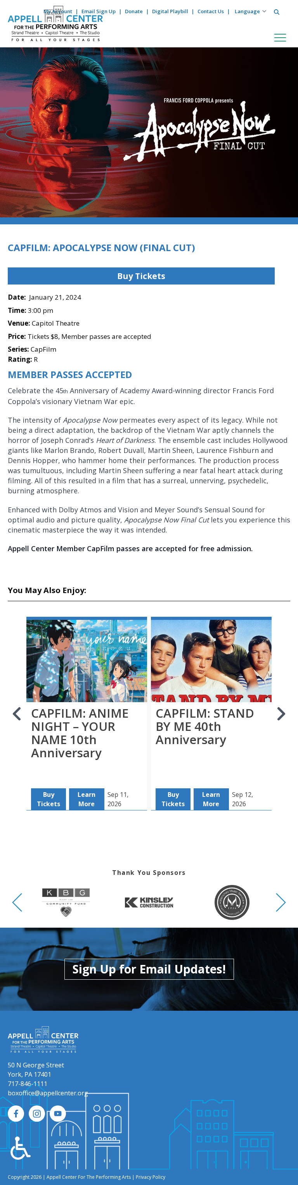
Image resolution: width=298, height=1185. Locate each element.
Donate (134, 11)
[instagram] (37, 1113)
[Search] (276, 12)
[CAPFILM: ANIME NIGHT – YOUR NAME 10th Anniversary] (86, 675)
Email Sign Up (98, 11)
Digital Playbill (170, 11)
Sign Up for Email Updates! (149, 969)
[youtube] (58, 1113)
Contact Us (211, 11)
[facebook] (16, 1113)
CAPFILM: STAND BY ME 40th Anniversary (205, 726)
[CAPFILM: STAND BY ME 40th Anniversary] (211, 675)
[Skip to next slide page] (281, 713)
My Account (57, 11)
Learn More (86, 799)
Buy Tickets (141, 276)
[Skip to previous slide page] (17, 713)
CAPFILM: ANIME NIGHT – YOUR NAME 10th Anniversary (79, 733)
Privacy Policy (150, 1177)
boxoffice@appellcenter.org (48, 1093)
